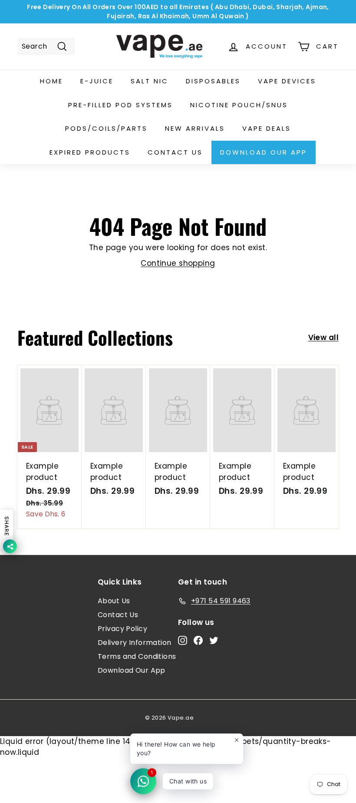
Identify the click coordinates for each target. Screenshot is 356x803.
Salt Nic (149, 81)
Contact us (175, 152)
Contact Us (118, 615)
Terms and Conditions (137, 656)
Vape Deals (266, 128)
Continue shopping (178, 263)
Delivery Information (134, 643)
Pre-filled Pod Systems (120, 104)
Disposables (213, 81)
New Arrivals (195, 128)
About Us (114, 601)
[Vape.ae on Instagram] (182, 640)
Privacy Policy (122, 629)
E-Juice (96, 81)
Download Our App (263, 152)
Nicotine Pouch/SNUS (239, 104)
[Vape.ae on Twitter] (213, 640)
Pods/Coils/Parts (106, 128)
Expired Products (89, 152)
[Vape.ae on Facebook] (198, 640)
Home (51, 81)
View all (323, 337)
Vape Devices (287, 81)
